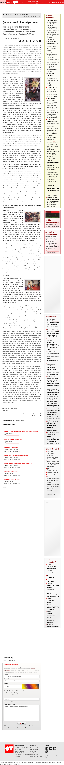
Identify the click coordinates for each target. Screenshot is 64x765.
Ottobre (53, 585)
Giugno (50, 600)
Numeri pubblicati (35, 747)
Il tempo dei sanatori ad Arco (52, 495)
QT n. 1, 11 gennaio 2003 (13, 467)
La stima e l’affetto (53, 461)
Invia (22, 723)
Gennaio (52, 572)
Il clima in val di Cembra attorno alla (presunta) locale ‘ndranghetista (52, 47)
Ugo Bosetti (9, 433)
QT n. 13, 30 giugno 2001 (13, 459)
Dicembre (50, 576)
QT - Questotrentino (52, 469)
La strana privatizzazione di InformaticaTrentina (32, 415)
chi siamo (17, 756)
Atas (13, 420)
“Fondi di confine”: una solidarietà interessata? (53, 464)
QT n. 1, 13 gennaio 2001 (13, 451)
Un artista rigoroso (53, 475)
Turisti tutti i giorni (53, 484)
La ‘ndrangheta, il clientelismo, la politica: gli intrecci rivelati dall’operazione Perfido (53, 79)
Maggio (53, 606)
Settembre (53, 590)
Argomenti (33, 751)
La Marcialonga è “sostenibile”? (52, 458)
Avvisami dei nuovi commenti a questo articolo (21, 702)
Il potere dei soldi (52, 472)
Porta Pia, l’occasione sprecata (50, 453)
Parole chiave (34, 749)
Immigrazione (20, 420)
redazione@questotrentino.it (23, 754)
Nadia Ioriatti (9, 473)
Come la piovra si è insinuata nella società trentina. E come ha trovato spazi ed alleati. (53, 92)
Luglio (53, 594)
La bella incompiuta (50, 491)
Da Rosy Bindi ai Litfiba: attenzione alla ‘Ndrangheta (53, 202)
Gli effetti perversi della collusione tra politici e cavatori (53, 190)
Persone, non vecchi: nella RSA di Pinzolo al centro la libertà (53, 479)
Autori (32, 752)
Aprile (51, 613)
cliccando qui (8, 695)
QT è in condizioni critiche (52, 221)
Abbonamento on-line (36, 756)
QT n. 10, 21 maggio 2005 (13, 475)
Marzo (50, 619)
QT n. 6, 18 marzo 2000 (13, 435)
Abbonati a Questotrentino (51, 233)
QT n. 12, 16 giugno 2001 (14, 14)
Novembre (51, 580)
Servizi (25, 14)
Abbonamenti (34, 754)
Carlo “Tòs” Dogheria (12, 38)
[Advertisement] (21, 571)
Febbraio (51, 566)
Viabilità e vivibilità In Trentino (10, 409)
